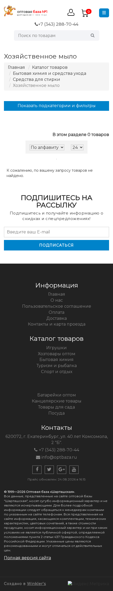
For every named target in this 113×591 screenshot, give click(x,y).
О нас (56, 300)
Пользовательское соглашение (56, 306)
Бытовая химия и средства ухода (49, 73)
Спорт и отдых (56, 371)
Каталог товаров (50, 67)
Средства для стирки (36, 79)
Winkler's (36, 583)
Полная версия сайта (27, 557)
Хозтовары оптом (56, 353)
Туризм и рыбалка (57, 365)
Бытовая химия (56, 359)
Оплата (56, 312)
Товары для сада (56, 407)
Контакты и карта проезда (56, 324)
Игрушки (56, 347)
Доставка (56, 318)
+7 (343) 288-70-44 (58, 24)
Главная (16, 67)
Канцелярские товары (56, 401)
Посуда (56, 413)
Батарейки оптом (56, 395)
